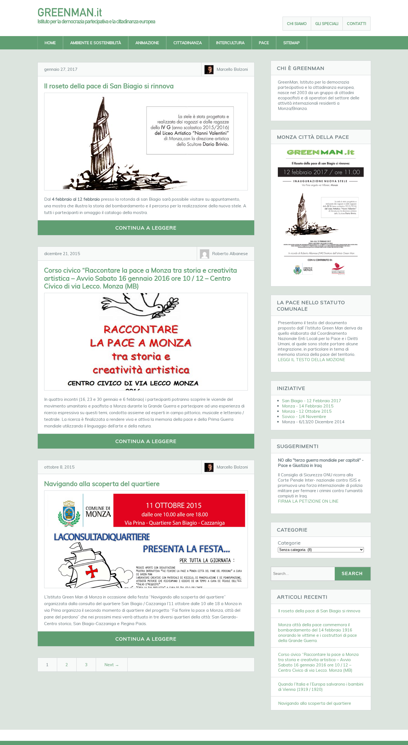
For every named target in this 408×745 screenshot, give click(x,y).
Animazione (147, 42)
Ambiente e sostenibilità (95, 42)
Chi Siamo (297, 23)
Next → (111, 664)
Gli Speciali (326, 23)
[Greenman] (101, 23)
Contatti (356, 23)
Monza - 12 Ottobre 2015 (306, 411)
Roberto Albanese (230, 253)
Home (50, 42)
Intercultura (230, 42)
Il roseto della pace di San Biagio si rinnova (109, 86)
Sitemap (291, 42)
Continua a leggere (146, 228)
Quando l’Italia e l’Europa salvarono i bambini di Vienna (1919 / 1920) (320, 686)
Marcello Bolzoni (232, 69)
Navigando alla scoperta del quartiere (102, 483)
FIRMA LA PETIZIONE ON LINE (308, 501)
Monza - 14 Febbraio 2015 (307, 406)
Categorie (289, 543)
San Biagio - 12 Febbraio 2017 (311, 400)
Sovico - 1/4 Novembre (304, 416)
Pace (264, 42)
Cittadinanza (187, 42)
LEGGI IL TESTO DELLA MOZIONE (311, 359)
